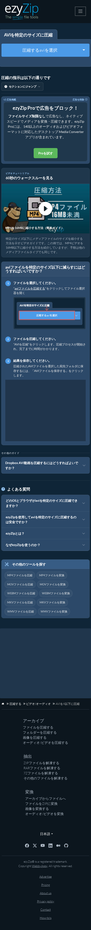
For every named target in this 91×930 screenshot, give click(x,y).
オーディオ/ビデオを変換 (44, 814)
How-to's (45, 918)
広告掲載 (11, 99)
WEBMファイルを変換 (56, 593)
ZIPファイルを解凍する (41, 763)
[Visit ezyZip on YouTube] (43, 845)
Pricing (45, 885)
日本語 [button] (44, 834)
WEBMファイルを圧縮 (21, 593)
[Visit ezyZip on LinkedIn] (50, 845)
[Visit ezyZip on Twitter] (35, 845)
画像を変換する (37, 809)
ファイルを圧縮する (38, 727)
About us (45, 893)
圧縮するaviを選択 (39, 50)
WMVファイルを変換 (54, 611)
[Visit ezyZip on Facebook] (27, 845)
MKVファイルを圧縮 (20, 602)
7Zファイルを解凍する (40, 773)
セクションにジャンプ (22, 86)
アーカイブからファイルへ (45, 798)
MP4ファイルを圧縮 (19, 575)
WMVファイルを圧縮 (20, 611)
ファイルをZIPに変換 (41, 803)
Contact (45, 909)
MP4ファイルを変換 (51, 575)
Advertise (45, 876)
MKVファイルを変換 (52, 602)
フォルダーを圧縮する (40, 732)
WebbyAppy (39, 866)
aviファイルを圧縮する (30, 288)
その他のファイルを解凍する (45, 778)
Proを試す (45, 153)
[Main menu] (80, 11)
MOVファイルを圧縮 (20, 584)
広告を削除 (78, 99)
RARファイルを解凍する (41, 768)
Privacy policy (45, 901)
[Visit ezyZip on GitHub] (66, 845)
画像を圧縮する (35, 737)
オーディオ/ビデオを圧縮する (45, 742)
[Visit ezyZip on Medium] (58, 845)
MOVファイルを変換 (53, 584)
